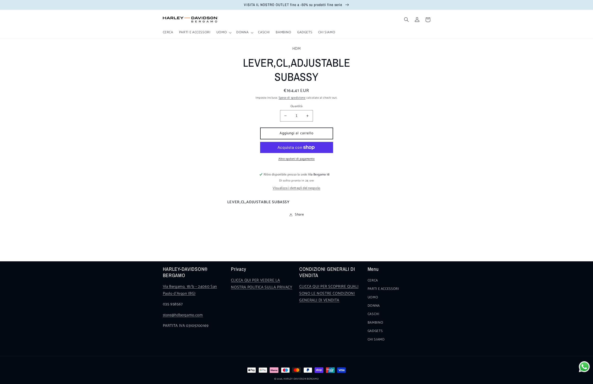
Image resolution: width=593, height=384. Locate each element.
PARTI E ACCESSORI (383, 289)
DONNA (374, 306)
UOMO (373, 297)
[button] (223, 33)
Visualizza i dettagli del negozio (296, 188)
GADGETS (375, 331)
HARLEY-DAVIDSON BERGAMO (301, 379)
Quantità (296, 106)
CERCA (373, 280)
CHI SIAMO (376, 339)
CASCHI (373, 314)
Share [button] (299, 214)
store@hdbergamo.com (183, 315)
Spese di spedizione (292, 97)
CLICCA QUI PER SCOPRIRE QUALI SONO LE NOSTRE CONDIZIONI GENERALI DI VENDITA (328, 293)
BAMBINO (375, 322)
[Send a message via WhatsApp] (584, 366)
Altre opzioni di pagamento (296, 159)
